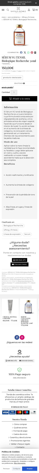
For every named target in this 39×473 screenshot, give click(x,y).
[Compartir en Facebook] (21, 52)
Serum (33, 282)
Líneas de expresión (21, 282)
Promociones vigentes (20, 441)
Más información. (20, 463)
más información (19, 378)
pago (19, 71)
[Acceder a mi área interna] (29, 10)
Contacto (20, 447)
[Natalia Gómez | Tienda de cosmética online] (18, 10)
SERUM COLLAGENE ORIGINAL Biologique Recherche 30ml (26, 320)
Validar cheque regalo (20, 444)
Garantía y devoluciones (20, 437)
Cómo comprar (20, 424)
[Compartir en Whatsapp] (28, 52)
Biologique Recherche (24, 281)
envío (14, 71)
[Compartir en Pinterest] (32, 52)
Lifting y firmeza (7, 282)
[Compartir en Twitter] (25, 52)
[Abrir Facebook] (17, 337)
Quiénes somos (20, 428)
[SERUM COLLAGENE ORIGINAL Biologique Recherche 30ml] (28, 307)
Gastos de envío (20, 434)
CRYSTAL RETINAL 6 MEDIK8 (10, 317)
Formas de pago (20, 431)
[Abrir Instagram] (22, 337)
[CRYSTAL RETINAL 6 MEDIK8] (10, 307)
